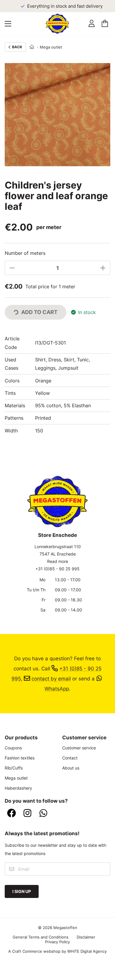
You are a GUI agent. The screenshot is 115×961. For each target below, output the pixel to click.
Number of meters (25, 253)
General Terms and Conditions (40, 937)
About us (70, 767)
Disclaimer (86, 937)
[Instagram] (27, 813)
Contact (70, 757)
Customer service (79, 747)
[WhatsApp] (43, 813)
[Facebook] (11, 813)
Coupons (13, 747)
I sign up (21, 891)
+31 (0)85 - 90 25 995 (57, 568)
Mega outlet (51, 47)
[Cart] (105, 23)
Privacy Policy (57, 941)
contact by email (51, 678)
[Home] (31, 47)
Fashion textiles (19, 757)
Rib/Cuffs (14, 767)
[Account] (91, 23)
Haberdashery (18, 788)
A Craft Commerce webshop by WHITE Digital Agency (57, 951)
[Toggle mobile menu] (8, 23)
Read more (57, 561)
